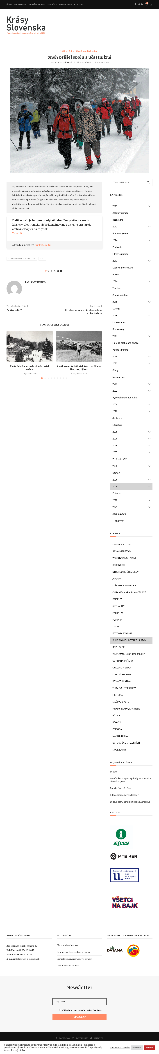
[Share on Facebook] (51, 270)
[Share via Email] (61, 270)
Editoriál (114, 771)
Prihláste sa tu (42, 245)
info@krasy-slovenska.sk (26, 958)
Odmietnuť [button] (136, 1048)
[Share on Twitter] (55, 270)
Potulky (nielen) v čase (121, 788)
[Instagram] (139, 7)
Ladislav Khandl (64, 62)
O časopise (20, 5)
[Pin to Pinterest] (58, 270)
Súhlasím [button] (149, 1048)
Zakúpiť (17, 233)
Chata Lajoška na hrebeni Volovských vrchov (30, 368)
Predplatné (65, 5)
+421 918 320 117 (23, 954)
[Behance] (142, 7)
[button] (10, 354)
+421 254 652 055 (25, 950)
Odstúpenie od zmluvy (68, 965)
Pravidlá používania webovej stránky (74, 958)
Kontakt (78, 5)
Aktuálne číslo (36, 5)
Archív (51, 5)
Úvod (9, 5)
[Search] (150, 4)
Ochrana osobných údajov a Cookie (73, 951)
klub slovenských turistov (22, 258)
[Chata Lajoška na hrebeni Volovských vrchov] (30, 346)
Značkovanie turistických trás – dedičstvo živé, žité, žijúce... (79, 368)
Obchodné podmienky (67, 945)
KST (42, 258)
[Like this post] (48, 270)
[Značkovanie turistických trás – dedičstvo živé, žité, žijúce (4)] (79, 346)
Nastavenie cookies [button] (120, 1047)
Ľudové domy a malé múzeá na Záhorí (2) (130, 802)
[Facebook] (135, 7)
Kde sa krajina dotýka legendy (124, 795)
